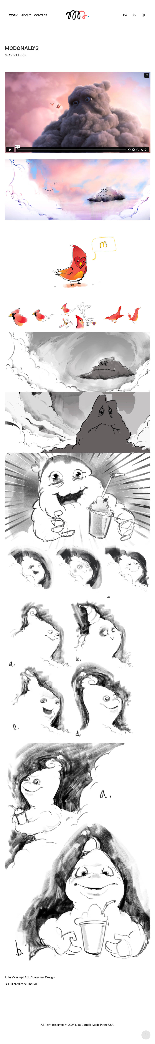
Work (13, 15)
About (26, 15)
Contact (40, 15)
